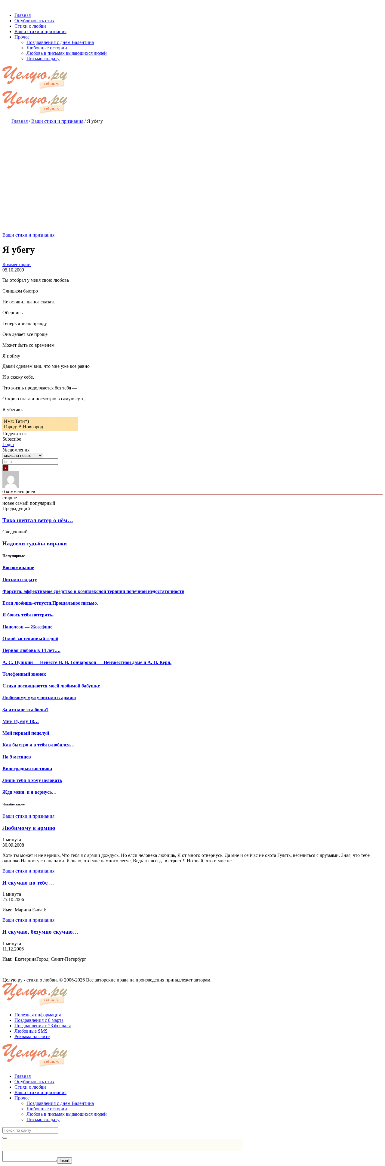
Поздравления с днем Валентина (60, 1103)
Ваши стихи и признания (28, 234)
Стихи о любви (30, 1087)
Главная (22, 1076)
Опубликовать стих (34, 1081)
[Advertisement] (192, 172)
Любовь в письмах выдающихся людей (66, 1114)
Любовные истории (46, 1108)
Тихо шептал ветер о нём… (37, 520)
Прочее (21, 1097)
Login (8, 444)
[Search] (4, 1138)
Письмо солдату (43, 1119)
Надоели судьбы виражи (34, 543)
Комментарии (16, 264)
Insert (64, 1160)
